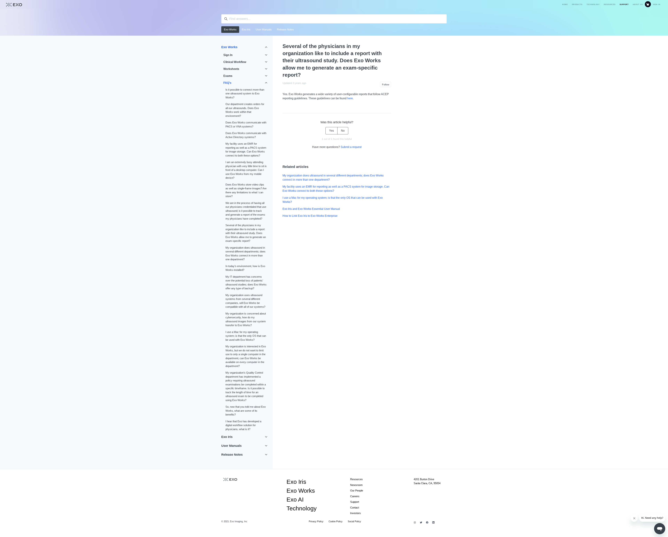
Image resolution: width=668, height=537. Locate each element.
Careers (354, 496)
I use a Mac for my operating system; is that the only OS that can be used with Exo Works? (333, 199)
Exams (227, 75)
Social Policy (354, 521)
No (343, 130)
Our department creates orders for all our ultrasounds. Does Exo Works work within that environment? (244, 110)
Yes (331, 130)
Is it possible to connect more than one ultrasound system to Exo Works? (244, 93)
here (350, 98)
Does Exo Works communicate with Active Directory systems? (245, 135)
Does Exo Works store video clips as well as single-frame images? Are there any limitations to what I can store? (246, 190)
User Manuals (264, 29)
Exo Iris (246, 29)
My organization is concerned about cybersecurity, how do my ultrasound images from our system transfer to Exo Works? (245, 319)
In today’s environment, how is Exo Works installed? (245, 268)
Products (577, 4)
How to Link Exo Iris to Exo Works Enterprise (310, 215)
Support (624, 4)
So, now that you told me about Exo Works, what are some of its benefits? (245, 410)
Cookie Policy (336, 521)
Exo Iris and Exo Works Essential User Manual (311, 208)
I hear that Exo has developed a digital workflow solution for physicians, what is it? (243, 425)
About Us (638, 4)
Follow (385, 84)
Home (565, 4)
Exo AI (295, 499)
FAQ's (227, 82)
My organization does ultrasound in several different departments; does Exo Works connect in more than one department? (333, 177)
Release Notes (285, 29)
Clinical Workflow (234, 61)
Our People (356, 490)
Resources (609, 4)
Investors (355, 513)
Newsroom (356, 484)
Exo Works (230, 29)
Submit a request (351, 147)
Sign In (228, 55)
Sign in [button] (656, 4)
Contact (354, 507)
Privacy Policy (316, 521)
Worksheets (231, 68)
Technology (593, 4)
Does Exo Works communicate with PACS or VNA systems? (245, 124)
